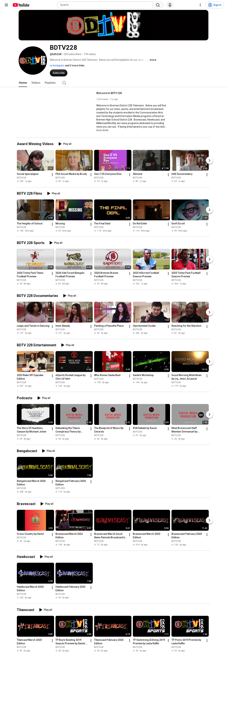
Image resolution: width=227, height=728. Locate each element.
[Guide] (6, 5)
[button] (102, 130)
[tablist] (113, 83)
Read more (102, 130)
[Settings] (200, 5)
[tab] (23, 83)
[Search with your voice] (169, 4)
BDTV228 (21, 178)
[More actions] (52, 174)
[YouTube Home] (21, 5)
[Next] (209, 160)
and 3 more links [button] (74, 65)
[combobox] (105, 5)
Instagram (58, 65)
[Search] (158, 4)
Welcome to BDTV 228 (109, 93)
